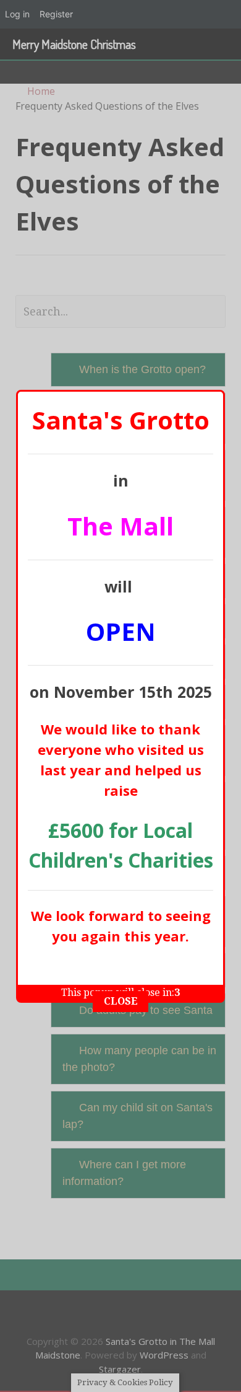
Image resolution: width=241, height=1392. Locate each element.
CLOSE (121, 1001)
